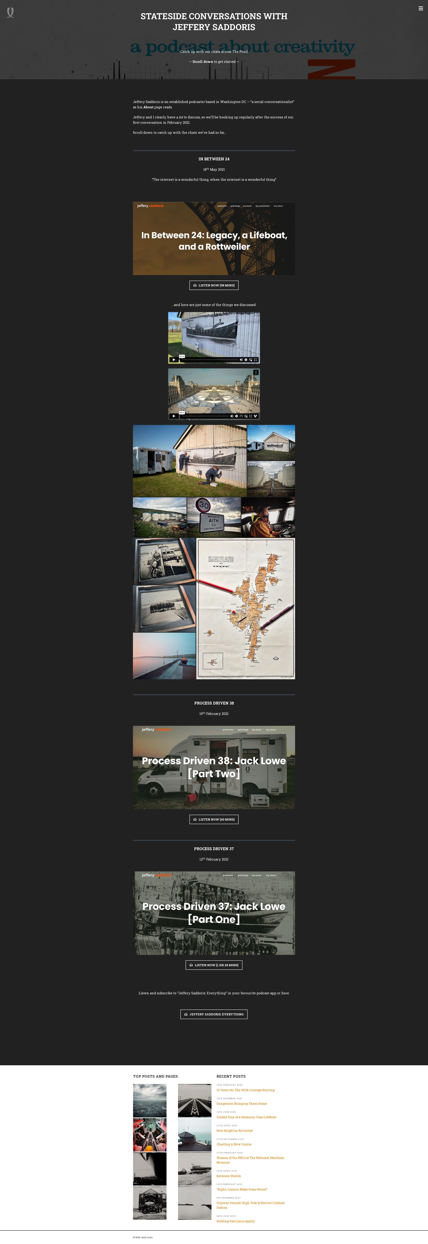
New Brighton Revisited (235, 1131)
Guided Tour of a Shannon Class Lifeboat (246, 1117)
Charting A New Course (234, 1144)
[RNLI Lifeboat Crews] (150, 1203)
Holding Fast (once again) (236, 1221)
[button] (190, 461)
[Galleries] (194, 1100)
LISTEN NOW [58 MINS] (217, 285)
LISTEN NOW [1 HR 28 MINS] (216, 965)
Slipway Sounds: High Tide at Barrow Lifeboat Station (251, 1205)
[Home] (10, 12)
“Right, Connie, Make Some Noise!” (242, 1189)
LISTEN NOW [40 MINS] (217, 819)
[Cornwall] (150, 1169)
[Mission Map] (194, 1135)
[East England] (194, 1203)
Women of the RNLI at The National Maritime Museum (250, 1160)
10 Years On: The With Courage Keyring (246, 1090)
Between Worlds (229, 1176)
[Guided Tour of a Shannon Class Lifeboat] (150, 1135)
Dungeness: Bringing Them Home (242, 1104)
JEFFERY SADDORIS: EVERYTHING (217, 1014)
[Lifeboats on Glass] (194, 1169)
